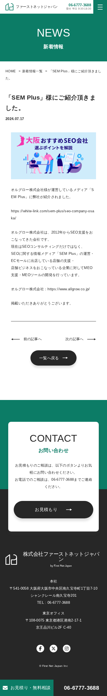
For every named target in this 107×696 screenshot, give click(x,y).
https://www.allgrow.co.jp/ (68, 289)
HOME (10, 71)
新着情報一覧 (32, 71)
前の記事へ (33, 339)
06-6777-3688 (81, 688)
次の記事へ (74, 339)
